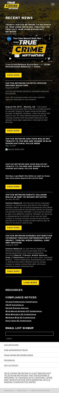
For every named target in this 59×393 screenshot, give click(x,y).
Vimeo (37, 66)
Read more (13, 75)
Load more (30, 283)
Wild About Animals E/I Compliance (23, 311)
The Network (11, 345)
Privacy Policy (22, 390)
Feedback (9, 360)
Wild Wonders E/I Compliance (20, 314)
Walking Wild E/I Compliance (20, 317)
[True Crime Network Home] (29, 5)
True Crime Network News (18, 355)
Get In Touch (11, 365)
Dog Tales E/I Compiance (18, 321)
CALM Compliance (14, 305)
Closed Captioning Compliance (21, 302)
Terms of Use (9, 390)
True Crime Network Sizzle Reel (21, 64)
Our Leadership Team (16, 350)
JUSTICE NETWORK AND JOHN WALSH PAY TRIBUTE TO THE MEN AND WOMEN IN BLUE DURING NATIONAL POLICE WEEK (28, 141)
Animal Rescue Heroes (17, 308)
